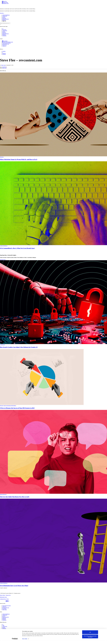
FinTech (3, 31)
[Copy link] (6, 67)
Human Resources (5, 19)
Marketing (4, 20)
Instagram (4, 53)
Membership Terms (3, 597)
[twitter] (3, 601)
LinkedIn (3, 51)
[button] (53, 24)
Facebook (4, 54)
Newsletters (4, 608)
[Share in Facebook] (4, 67)
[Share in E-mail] (5, 67)
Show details (24, 638)
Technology (4, 35)
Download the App (5, 607)
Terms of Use (8, 595)
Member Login (6, 3)
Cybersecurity (4, 30)
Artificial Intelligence (6, 614)
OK (90, 632)
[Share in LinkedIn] (3, 67)
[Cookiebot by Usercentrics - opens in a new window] (15, 639)
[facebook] (6, 601)
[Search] (0, 24)
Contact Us (4, 46)
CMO (3, 625)
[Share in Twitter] (2, 67)
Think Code (3, 65)
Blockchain (4, 29)
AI (2, 28)
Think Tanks (5, 2)
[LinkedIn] (7, 601)
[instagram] (8, 601)
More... (4, 21)
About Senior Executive (6, 605)
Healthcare (4, 32)
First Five (5, 1)
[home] (5, 6)
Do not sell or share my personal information (90, 636)
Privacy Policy (2, 595)
